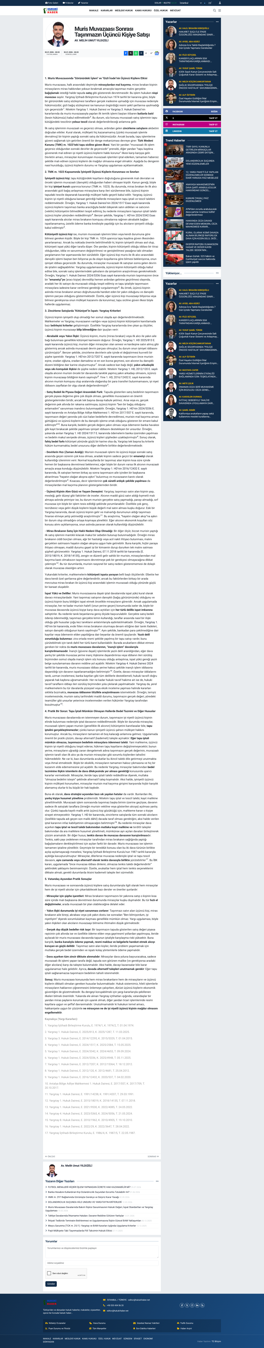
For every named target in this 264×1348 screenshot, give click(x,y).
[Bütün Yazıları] (157, 1181)
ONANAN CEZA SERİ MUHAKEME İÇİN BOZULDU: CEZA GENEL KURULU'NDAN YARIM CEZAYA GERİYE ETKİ (196, 388)
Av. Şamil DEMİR (187, 410)
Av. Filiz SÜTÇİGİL (187, 55)
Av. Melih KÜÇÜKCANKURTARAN (195, 81)
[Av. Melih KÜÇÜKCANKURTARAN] (171, 84)
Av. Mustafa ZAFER (188, 370)
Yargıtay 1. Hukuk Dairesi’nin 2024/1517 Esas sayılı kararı (110, 203)
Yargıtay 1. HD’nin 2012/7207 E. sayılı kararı (91, 356)
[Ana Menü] (219, 10)
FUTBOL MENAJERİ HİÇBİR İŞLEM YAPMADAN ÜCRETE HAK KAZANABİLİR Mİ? (89, 1187)
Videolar (69, 3)
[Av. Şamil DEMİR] (171, 413)
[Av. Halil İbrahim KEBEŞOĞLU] (171, 31)
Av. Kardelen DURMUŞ (190, 397)
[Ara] (214, 10)
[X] (187, 1305)
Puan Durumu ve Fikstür (59, 1328)
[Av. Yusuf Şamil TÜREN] (171, 71)
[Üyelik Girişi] (219, 3)
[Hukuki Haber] (50, 10)
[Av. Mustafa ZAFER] (171, 373)
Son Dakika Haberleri (146, 1328)
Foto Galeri (53, 3)
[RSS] (202, 1305)
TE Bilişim (216, 1341)
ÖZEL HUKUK (161, 10)
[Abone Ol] (156, 53)
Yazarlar (84, 3)
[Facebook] (182, 1305)
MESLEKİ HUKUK (124, 10)
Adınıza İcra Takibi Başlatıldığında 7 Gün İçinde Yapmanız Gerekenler (197, 46)
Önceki (51, 1156)
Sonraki (152, 1156)
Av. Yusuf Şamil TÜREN (190, 68)
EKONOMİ (148, 1338)
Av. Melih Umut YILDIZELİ (91, 40)
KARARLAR (107, 10)
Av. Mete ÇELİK (186, 383)
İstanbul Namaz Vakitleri (148, 1323)
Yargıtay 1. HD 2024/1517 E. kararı (85, 433)
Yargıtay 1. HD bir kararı (85, 814)
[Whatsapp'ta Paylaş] (136, 53)
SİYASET (138, 1338)
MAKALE (93, 10)
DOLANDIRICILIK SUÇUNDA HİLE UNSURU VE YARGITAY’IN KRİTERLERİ (85, 1202)
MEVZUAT (175, 10)
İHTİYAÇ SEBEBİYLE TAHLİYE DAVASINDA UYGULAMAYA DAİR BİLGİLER (196, 402)
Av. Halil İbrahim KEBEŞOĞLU (194, 28)
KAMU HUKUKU (143, 10)
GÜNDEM (127, 1338)
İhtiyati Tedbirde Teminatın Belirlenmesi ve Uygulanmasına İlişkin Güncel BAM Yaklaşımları (95, 1220)
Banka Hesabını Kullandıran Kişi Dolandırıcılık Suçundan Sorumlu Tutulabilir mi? (89, 1192)
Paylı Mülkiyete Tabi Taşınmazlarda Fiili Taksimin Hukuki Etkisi (80, 1230)
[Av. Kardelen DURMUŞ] (171, 399)
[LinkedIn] (197, 1305)
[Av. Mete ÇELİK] (171, 386)
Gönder (51, 1283)
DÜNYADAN (48, 1342)
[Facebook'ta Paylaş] (126, 53)
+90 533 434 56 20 (115, 1305)
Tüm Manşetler (99, 1328)
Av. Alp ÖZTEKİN (187, 95)
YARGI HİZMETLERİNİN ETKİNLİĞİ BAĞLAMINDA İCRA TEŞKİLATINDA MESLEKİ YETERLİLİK (197, 375)
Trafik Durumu (186, 1323)
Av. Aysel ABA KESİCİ (189, 41)
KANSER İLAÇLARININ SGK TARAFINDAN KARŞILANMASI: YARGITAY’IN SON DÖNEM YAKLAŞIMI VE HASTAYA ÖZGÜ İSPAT (198, 60)
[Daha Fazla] (141, 53)
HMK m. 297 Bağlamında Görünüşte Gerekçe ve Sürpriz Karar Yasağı (83, 1197)
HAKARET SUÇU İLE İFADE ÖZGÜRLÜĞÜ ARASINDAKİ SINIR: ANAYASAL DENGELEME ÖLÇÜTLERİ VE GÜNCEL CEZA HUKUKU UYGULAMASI (198, 33)
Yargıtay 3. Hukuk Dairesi (126, 109)
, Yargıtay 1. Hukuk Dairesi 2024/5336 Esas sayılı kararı (87, 275)
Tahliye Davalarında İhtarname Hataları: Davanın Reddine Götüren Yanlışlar (86, 1215)
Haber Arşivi (186, 1328)
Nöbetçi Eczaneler (57, 1323)
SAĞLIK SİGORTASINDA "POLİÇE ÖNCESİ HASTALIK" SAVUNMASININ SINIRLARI (198, 87)
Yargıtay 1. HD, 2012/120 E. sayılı (138, 369)
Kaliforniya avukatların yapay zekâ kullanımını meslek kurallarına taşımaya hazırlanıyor (196, 415)
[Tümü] (217, 21)
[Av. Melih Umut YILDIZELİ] (58, 33)
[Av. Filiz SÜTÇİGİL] (171, 58)
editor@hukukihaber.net (117, 1311)
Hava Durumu (99, 1323)
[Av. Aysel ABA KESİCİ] (171, 44)
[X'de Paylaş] (130, 53)
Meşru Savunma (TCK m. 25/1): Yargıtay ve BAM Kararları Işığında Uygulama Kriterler (92, 1225)
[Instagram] (192, 1305)
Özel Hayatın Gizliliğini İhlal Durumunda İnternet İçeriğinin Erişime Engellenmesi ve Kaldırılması (198, 100)
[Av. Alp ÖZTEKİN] (171, 98)
